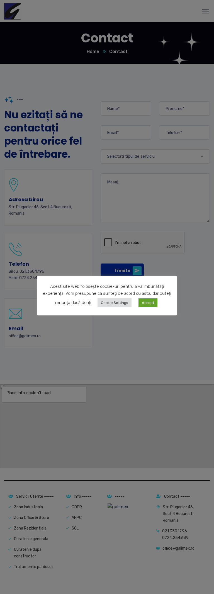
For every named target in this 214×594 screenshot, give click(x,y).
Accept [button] (148, 303)
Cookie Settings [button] (114, 303)
